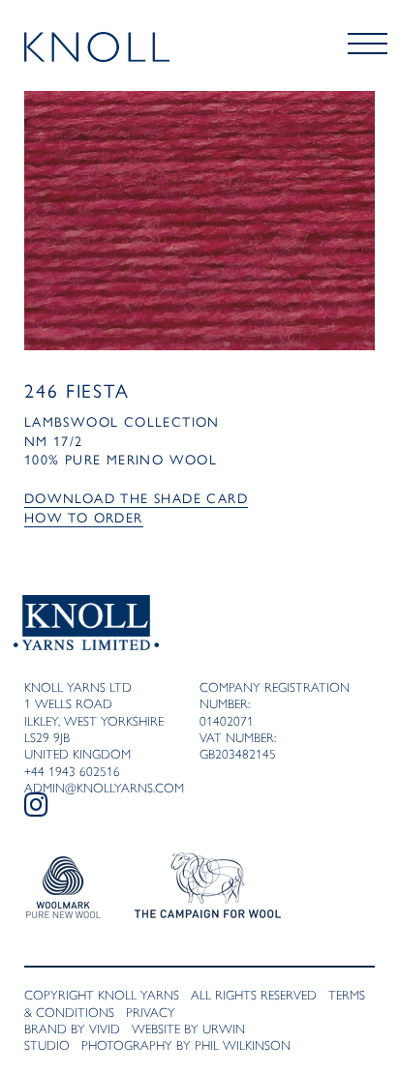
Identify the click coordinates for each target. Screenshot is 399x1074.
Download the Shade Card (136, 499)
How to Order (83, 518)
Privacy (150, 1012)
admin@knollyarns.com (104, 787)
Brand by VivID (72, 1028)
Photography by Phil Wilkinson (186, 1045)
